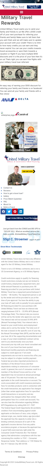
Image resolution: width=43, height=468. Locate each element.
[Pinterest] (15, 211)
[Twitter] (9, 211)
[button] (34, 7)
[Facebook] (3, 211)
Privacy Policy (32, 452)
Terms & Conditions (13, 452)
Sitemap (21, 457)
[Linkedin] (21, 211)
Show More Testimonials (11, 247)
